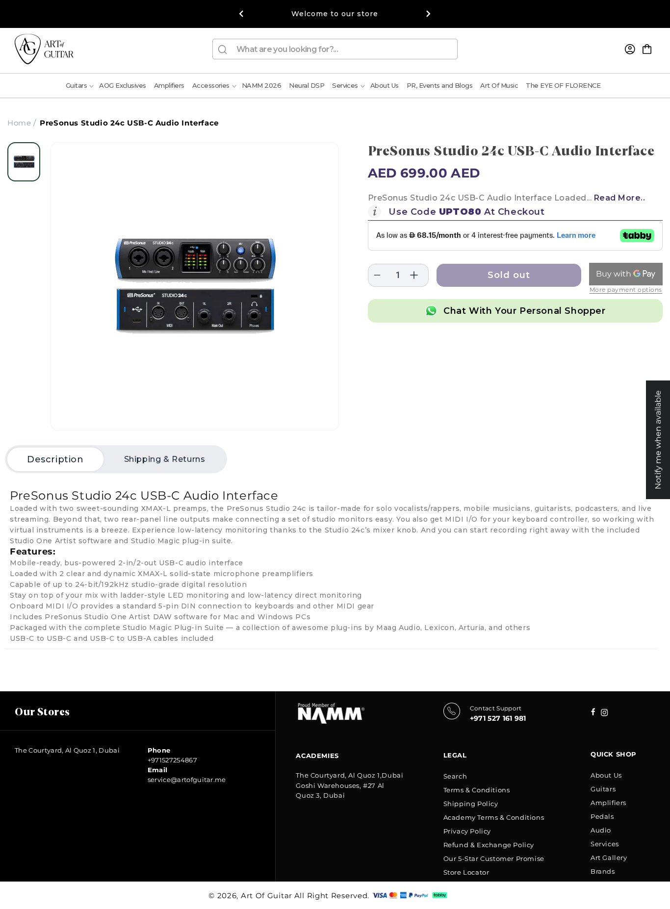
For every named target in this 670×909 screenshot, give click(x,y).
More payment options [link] (626, 289)
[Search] (222, 49)
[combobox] (335, 49)
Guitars (603, 789)
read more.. (619, 197)
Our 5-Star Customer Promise (493, 858)
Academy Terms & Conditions (493, 817)
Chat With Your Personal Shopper (524, 310)
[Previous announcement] (241, 13)
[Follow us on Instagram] (593, 712)
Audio (601, 830)
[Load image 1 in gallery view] (23, 161)
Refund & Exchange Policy (488, 845)
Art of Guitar (266, 895)
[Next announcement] (428, 13)
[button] (647, 49)
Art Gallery (609, 857)
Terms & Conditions (476, 790)
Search (455, 776)
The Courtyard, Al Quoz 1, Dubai (67, 750)
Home (19, 122)
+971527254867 (172, 760)
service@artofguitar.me (187, 779)
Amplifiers (608, 803)
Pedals (602, 816)
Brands (603, 871)
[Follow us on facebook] (604, 713)
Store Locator (466, 872)
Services (605, 844)
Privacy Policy (467, 831)
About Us (606, 775)
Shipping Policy (470, 804)
